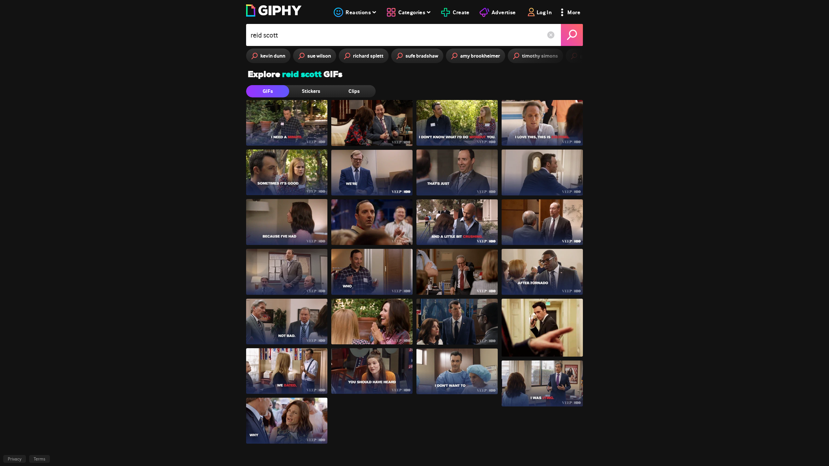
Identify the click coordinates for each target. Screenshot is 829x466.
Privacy (14, 458)
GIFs (268, 91)
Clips (354, 91)
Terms (39, 458)
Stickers (311, 91)
